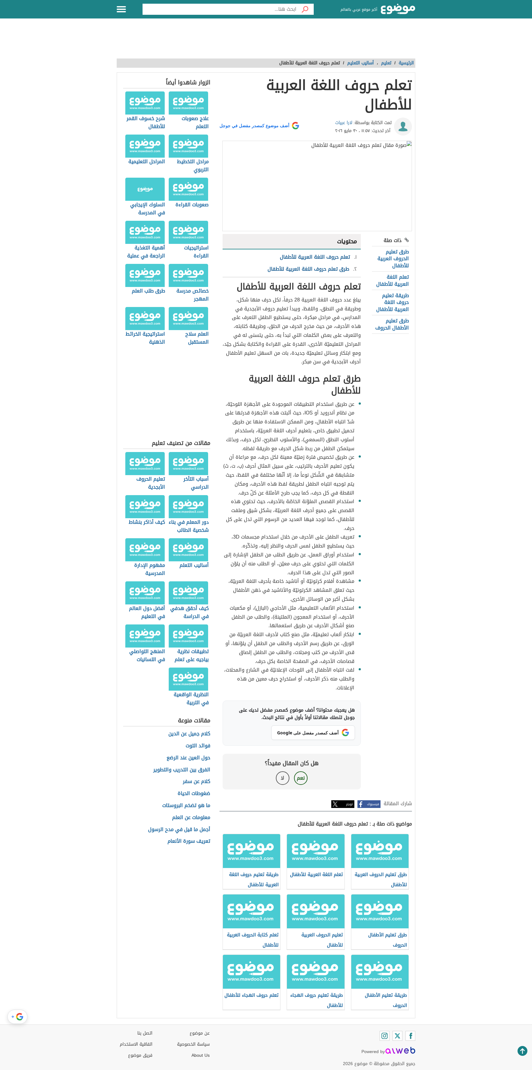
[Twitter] (397, 1036)
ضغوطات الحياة (194, 793)
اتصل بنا (144, 1033)
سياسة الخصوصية (193, 1044)
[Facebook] (410, 1036)
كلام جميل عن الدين (189, 733)
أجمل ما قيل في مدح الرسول (179, 829)
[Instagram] (384, 1036)
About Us (200, 1055)
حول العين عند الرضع (188, 757)
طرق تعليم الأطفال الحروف (392, 324)
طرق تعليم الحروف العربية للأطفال (393, 258)
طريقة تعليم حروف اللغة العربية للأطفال (392, 302)
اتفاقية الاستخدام (136, 1044)
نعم (301, 778)
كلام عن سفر (196, 781)
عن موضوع (200, 1033)
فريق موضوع (140, 1055)
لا (282, 778)
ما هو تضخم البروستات (186, 805)
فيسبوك (373, 804)
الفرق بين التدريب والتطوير (181, 769)
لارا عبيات (343, 123)
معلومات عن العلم (191, 817)
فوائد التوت (198, 745)
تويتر (349, 804)
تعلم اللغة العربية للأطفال (392, 280)
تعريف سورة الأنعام (188, 841)
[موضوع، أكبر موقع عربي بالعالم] (398, 9)
